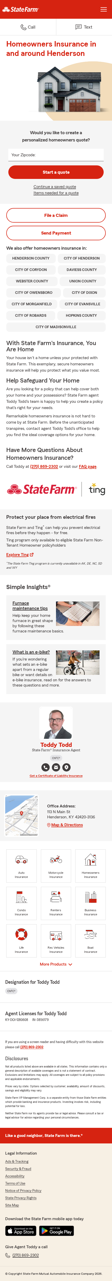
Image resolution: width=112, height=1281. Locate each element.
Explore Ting (17, 555)
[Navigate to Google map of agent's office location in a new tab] (66, 767)
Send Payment (56, 233)
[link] (28, 9)
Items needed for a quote (56, 193)
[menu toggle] (103, 9)
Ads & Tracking (16, 1161)
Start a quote (56, 172)
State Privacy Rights (20, 1198)
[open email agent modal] (56, 768)
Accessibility (14, 1176)
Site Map (12, 1205)
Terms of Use (15, 1183)
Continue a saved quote (55, 187)
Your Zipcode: (23, 155)
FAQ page (87, 466)
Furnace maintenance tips (30, 606)
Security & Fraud (18, 1169)
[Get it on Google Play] (56, 1231)
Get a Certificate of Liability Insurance (56, 775)
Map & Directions (67, 825)
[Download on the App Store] (20, 1231)
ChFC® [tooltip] (56, 758)
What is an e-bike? (31, 652)
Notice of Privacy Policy (23, 1191)
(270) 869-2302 (44, 466)
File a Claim (56, 215)
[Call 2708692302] (45, 767)
